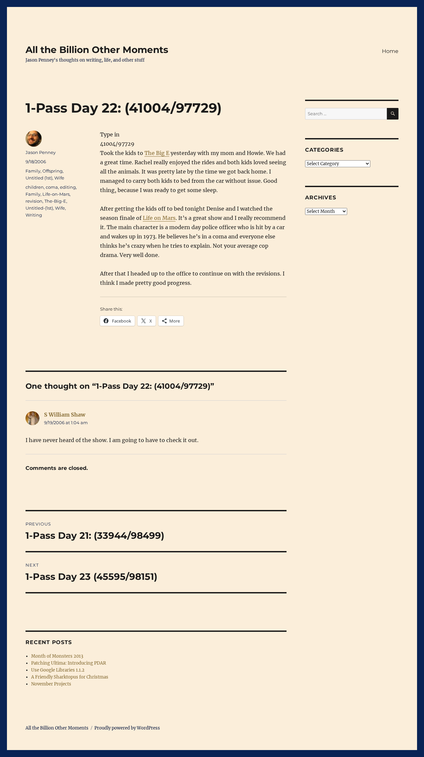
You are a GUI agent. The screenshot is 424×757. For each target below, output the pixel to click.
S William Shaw (64, 414)
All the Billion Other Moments (97, 49)
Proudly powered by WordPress (127, 728)
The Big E (156, 153)
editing (68, 187)
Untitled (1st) (39, 177)
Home (390, 51)
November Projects (51, 684)
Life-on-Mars (56, 194)
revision (34, 201)
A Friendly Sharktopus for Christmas (69, 677)
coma (52, 187)
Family (33, 171)
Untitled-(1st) (39, 208)
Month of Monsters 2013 (57, 656)
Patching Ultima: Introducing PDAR (68, 663)
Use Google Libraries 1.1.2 (57, 670)
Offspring (52, 171)
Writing (34, 215)
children (35, 187)
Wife (59, 177)
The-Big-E (55, 201)
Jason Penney (41, 152)
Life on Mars (159, 218)
